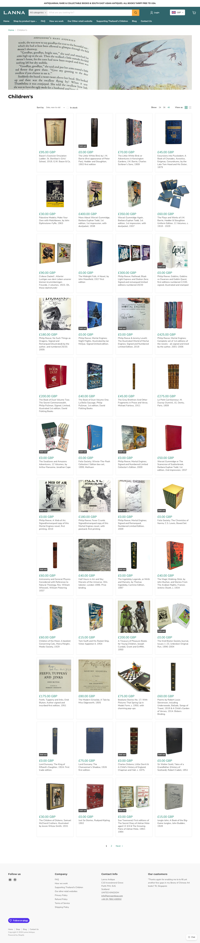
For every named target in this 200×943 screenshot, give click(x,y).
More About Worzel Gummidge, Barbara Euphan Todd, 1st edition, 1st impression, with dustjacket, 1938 (94, 222)
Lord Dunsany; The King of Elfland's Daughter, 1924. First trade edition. (54, 767)
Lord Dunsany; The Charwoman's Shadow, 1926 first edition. (93, 767)
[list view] (190, 107)
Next (118, 846)
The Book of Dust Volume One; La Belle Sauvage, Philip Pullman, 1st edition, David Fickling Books (94, 404)
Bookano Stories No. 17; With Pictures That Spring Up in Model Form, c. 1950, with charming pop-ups (132, 704)
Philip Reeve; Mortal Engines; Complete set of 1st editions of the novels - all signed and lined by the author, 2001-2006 (173, 342)
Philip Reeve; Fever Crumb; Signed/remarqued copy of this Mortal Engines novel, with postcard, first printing (93, 524)
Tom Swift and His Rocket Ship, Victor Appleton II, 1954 (94, 642)
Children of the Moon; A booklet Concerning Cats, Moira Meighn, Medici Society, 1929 (55, 643)
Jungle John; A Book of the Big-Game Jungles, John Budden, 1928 (172, 823)
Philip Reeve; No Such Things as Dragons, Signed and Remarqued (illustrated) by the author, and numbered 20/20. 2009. (55, 344)
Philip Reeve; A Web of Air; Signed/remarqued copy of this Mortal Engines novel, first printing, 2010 (54, 524)
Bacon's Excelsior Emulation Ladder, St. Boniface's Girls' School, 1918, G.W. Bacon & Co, (54, 158)
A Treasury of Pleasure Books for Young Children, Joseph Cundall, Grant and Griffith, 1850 (132, 645)
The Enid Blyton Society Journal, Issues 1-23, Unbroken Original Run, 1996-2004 (173, 643)
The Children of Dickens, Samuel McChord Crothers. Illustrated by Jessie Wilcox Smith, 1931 (55, 823)
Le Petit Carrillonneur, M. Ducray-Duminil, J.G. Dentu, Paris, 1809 (170, 402)
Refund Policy (61, 899)
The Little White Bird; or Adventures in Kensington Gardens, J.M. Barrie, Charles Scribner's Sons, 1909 (132, 160)
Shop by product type (24, 21)
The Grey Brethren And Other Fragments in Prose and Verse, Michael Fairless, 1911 (133, 402)
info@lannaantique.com (112, 895)
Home (6, 21)
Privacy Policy (61, 895)
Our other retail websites (66, 891)
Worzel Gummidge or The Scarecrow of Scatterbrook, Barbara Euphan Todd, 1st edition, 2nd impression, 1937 (172, 466)
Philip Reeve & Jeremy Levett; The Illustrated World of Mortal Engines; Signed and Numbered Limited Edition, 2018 (133, 342)
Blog (134, 21)
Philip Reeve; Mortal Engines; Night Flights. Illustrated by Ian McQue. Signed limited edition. (94, 341)
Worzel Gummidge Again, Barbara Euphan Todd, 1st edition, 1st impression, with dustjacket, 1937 (132, 222)
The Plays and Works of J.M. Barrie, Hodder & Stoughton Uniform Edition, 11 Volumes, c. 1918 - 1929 (172, 222)
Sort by (40, 107)
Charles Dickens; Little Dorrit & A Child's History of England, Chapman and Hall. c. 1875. (133, 767)
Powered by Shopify (16, 935)
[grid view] (186, 107)
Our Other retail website (80, 21)
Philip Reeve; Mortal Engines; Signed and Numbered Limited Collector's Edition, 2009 (133, 464)
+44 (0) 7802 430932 (111, 899)
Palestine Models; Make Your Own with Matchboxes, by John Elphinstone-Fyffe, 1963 (54, 220)
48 (168, 107)
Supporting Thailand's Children (112, 21)
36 (164, 107)
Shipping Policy (62, 907)
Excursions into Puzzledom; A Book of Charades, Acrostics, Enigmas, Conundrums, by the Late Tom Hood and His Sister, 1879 (172, 161)
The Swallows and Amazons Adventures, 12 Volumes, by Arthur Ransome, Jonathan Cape (55, 464)
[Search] (135, 13)
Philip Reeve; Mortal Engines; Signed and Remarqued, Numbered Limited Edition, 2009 (132, 524)
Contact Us (146, 21)
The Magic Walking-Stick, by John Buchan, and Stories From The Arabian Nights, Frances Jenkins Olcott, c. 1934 (172, 583)
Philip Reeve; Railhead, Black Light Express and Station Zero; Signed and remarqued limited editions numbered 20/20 (133, 280)
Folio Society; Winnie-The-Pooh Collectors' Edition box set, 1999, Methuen (94, 464)
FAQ (43, 21)
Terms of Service (62, 903)
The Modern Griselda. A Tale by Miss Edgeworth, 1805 (94, 701)
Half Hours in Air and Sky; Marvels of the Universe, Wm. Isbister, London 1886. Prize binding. (93, 583)
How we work (56, 21)
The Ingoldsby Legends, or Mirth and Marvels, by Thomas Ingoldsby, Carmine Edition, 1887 (134, 583)
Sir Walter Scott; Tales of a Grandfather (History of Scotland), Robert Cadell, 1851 (172, 767)
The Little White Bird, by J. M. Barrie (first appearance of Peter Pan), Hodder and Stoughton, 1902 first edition (94, 160)
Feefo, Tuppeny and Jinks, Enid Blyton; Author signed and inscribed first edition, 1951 (54, 702)
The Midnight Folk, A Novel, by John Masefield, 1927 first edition (94, 279)
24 (160, 107)
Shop (18, 929)
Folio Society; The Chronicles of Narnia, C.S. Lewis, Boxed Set (172, 522)
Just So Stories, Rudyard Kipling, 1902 (94, 822)
